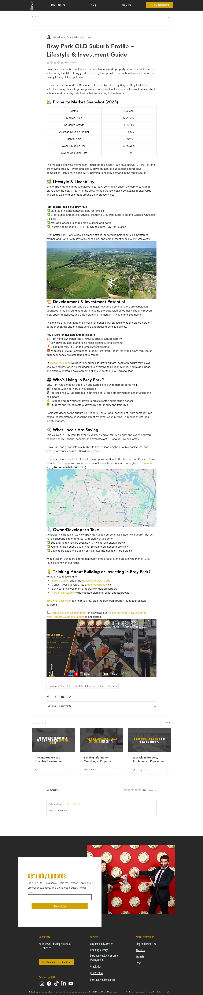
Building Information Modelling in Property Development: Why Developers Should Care (99, 759)
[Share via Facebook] (48, 696)
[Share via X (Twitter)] (55, 696)
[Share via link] (69, 696)
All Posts (36, 16)
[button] (167, 16)
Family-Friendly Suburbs (84, 686)
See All (168, 722)
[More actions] (154, 37)
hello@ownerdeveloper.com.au (55, 944)
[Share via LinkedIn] (62, 696)
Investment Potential (58, 686)
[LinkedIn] (64, 984)
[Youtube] (71, 984)
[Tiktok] (56, 984)
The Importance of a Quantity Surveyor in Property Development (49, 759)
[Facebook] (49, 984)
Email (30, 892)
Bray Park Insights (108, 686)
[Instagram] (42, 984)
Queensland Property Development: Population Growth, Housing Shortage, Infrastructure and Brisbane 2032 (149, 759)
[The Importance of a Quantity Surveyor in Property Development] (53, 740)
